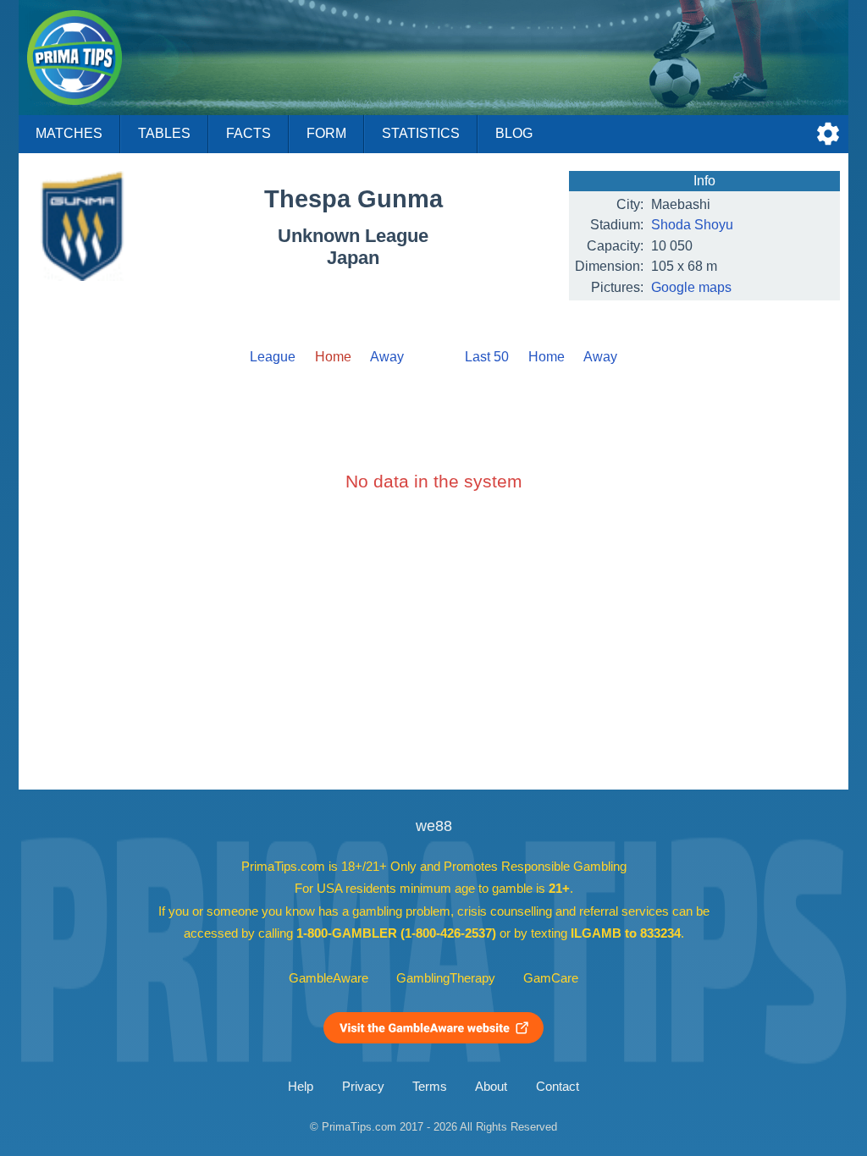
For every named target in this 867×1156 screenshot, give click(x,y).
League (272, 357)
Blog (514, 133)
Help (300, 1086)
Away (387, 357)
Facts (248, 133)
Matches (69, 133)
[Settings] (828, 133)
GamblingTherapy (445, 978)
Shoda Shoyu (692, 224)
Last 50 (487, 357)
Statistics (421, 133)
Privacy (363, 1086)
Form (326, 133)
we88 (434, 825)
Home (546, 357)
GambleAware (328, 978)
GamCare (550, 978)
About (491, 1086)
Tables (164, 133)
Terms (429, 1086)
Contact (557, 1086)
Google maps (691, 287)
